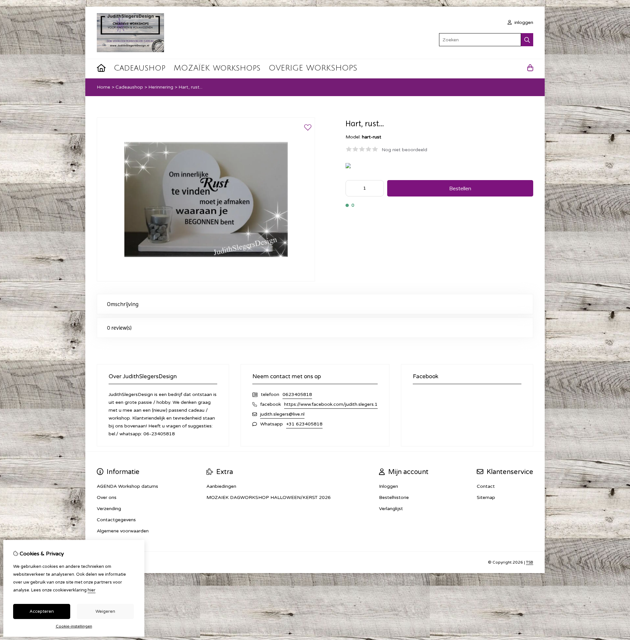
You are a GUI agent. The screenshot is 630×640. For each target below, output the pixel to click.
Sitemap (486, 497)
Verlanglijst (391, 508)
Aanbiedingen (221, 486)
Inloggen (388, 486)
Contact (486, 486)
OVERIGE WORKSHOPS (313, 68)
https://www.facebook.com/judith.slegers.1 (331, 404)
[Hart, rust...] (206, 280)
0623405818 (297, 394)
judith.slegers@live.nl (282, 414)
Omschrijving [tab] (122, 304)
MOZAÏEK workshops (217, 68)
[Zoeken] (527, 39)
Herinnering (160, 87)
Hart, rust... (190, 87)
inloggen (523, 22)
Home (103, 87)
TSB (529, 562)
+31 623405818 (304, 424)
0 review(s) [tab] (119, 327)
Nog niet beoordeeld (404, 150)
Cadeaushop (139, 68)
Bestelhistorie (394, 497)
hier (91, 590)
